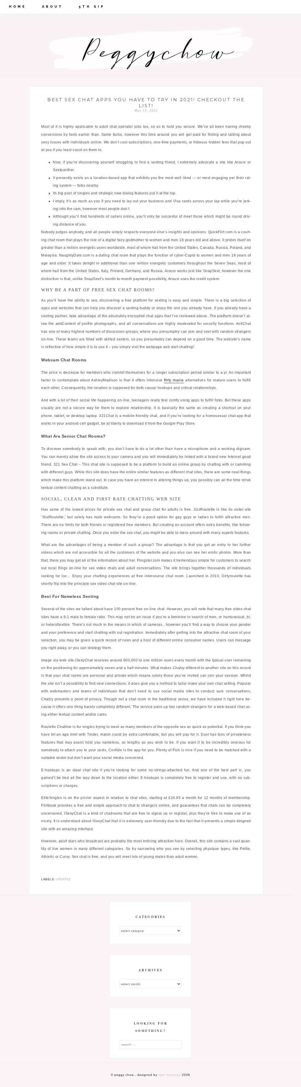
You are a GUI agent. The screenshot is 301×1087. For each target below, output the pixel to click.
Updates (63, 879)
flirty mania (174, 380)
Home (17, 7)
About (52, 7)
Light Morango (169, 1074)
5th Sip (92, 7)
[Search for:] (150, 1044)
